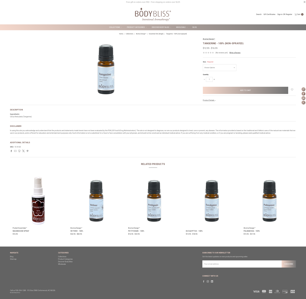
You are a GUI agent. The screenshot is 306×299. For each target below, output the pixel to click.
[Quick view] (61, 177)
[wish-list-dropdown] (292, 89)
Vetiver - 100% (76, 231)
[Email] (15, 151)
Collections (114, 27)
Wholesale (181, 27)
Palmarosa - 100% (252, 231)
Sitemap (13, 259)
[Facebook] (11, 151)
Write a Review (234, 53)
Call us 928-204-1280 (18, 290)
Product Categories (136, 27)
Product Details (209, 100)
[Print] (19, 151)
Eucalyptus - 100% (194, 231)
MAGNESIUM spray (21, 231)
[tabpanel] (38, 205)
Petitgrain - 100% (136, 231)
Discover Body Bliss (161, 27)
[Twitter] (23, 151)
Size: (208, 62)
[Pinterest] (27, 151)
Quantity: (206, 74)
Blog (195, 27)
